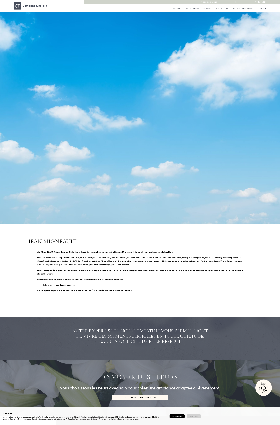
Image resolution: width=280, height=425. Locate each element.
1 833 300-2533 (209, 2)
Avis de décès (222, 9)
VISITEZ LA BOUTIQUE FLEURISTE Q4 (140, 397)
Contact (262, 9)
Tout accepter (177, 416)
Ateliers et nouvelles (243, 9)
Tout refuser (194, 416)
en (235, 2)
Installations (192, 9)
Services (207, 9)
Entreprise (177, 9)
